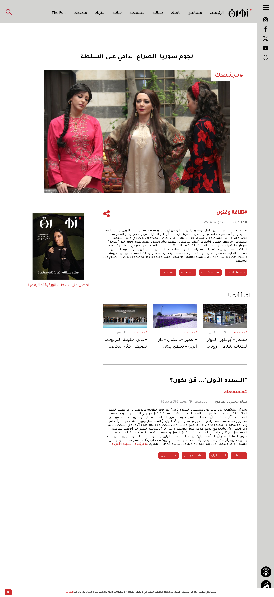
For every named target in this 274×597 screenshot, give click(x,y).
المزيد (69, 592)
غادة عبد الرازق (168, 455)
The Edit (59, 13)
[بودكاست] (266, 571)
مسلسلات (239, 455)
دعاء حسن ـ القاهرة (231, 402)
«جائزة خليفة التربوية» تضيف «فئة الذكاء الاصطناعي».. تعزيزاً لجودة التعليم (126, 344)
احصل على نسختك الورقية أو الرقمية (58, 285)
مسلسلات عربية (210, 272)
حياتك (117, 13)
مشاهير (195, 13)
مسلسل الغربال (236, 272)
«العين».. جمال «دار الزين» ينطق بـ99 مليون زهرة (177, 344)
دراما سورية (187, 272)
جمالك (157, 13)
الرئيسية (217, 13)
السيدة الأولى (218, 455)
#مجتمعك (240, 333)
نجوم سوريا (168, 272)
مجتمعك (137, 13)
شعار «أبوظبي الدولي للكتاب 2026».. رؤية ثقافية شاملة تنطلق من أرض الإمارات (226, 344)
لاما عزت (240, 223)
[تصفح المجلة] (266, 585)
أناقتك (176, 13)
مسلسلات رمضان (194, 455)
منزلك (100, 13)
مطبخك (80, 13)
